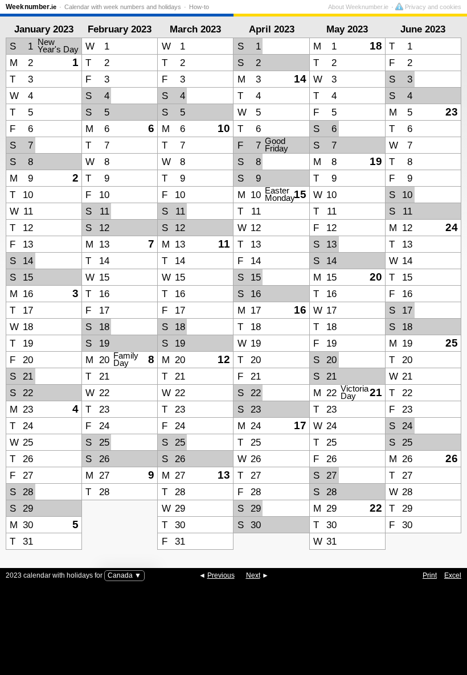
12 (224, 359)
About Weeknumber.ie (358, 6)
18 (376, 46)
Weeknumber (31, 7)
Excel (452, 575)
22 (376, 508)
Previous (221, 575)
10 (224, 128)
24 (451, 227)
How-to (199, 6)
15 (300, 194)
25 (451, 343)
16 (300, 310)
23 (451, 112)
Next (253, 575)
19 (376, 161)
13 (224, 475)
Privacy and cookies (432, 6)
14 (300, 79)
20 (376, 277)
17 (300, 425)
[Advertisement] (233, 649)
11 (224, 244)
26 (451, 458)
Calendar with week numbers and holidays (122, 6)
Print (430, 575)
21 (376, 392)
